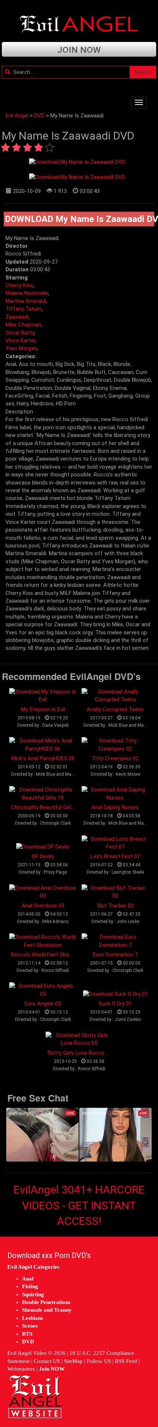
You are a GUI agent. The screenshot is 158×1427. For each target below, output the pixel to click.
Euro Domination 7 (115, 954)
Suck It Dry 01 (115, 1003)
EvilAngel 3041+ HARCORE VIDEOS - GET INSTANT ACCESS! (79, 1205)
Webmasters (21, 1369)
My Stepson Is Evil (43, 709)
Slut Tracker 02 (115, 905)
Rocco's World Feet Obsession (48, 954)
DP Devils (43, 856)
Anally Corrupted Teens (115, 709)
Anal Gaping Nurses (115, 807)
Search (142, 72)
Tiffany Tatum (24, 309)
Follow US (99, 1361)
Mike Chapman (23, 324)
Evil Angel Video (27, 1353)
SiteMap (73, 1361)
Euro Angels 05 (43, 1003)
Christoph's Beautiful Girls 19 (46, 807)
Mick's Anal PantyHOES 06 (43, 758)
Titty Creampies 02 (115, 758)
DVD (39, 115)
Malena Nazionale (27, 293)
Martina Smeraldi (26, 301)
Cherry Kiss (19, 285)
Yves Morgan (21, 348)
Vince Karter (20, 340)
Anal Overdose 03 (43, 905)
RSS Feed (126, 1361)
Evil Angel (17, 115)
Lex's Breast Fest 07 (115, 856)
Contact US (47, 1361)
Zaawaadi (17, 317)
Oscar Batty (20, 333)
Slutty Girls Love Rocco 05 (79, 1053)
